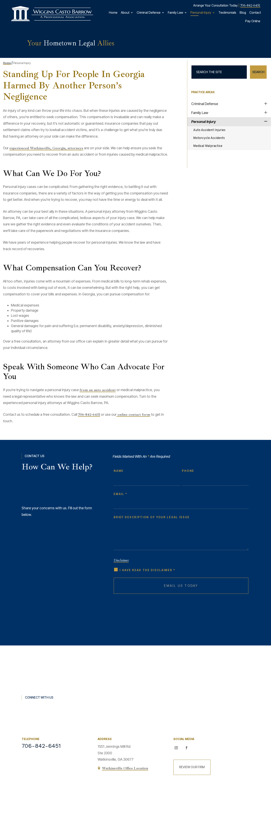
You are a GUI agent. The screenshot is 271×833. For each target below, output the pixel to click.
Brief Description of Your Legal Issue (152, 517)
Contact (255, 12)
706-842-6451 (250, 5)
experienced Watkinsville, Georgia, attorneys (46, 148)
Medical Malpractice (207, 146)
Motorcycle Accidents (209, 138)
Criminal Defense (148, 12)
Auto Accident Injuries (209, 130)
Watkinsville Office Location (125, 768)
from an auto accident (98, 390)
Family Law (175, 12)
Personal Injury (200, 12)
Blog (243, 12)
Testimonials (227, 12)
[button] (265, 802)
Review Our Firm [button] (192, 767)
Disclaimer (121, 560)
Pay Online (252, 21)
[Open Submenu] (266, 103)
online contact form (133, 414)
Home (113, 12)
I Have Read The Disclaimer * (147, 570)
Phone (188, 470)
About (125, 12)
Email (120, 494)
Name (119, 470)
